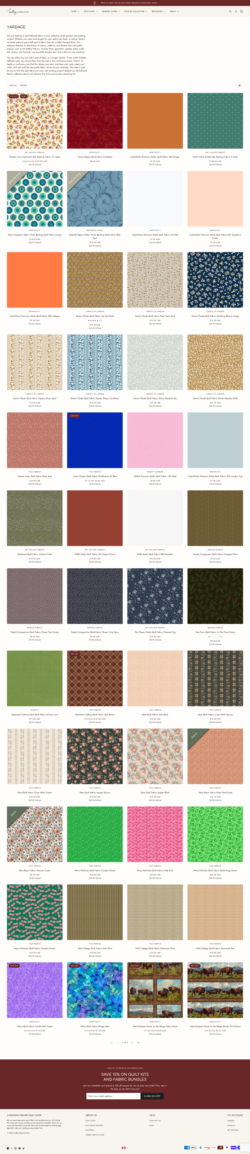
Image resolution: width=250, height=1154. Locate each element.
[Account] (236, 11)
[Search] (230, 11)
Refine (23, 85)
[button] (234, 85)
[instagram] (15, 1148)
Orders (231, 1121)
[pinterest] (19, 1148)
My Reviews (233, 1130)
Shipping (90, 1130)
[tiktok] (23, 1148)
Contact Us (155, 1121)
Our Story (91, 1121)
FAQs (151, 1125)
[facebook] (8, 1148)
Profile (231, 1125)
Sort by (13, 85)
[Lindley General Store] (18, 11)
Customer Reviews (94, 1125)
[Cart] (241, 11)
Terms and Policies (95, 1135)
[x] (11, 1148)
